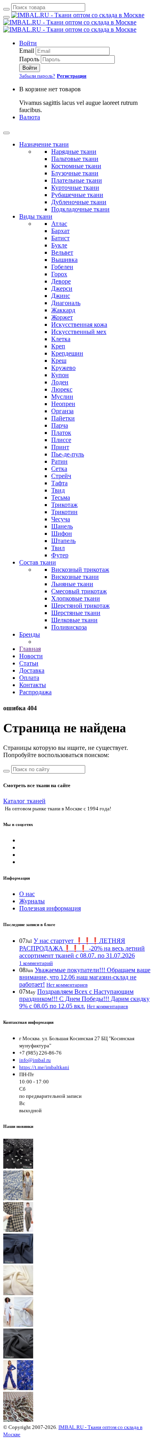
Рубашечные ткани (77, 194)
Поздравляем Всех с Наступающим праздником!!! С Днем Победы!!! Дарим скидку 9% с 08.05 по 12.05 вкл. (84, 998)
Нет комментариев (67, 985)
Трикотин (64, 511)
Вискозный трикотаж (80, 569)
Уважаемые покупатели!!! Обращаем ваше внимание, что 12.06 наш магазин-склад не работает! (84, 977)
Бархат (60, 230)
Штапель (63, 540)
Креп (58, 346)
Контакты (32, 684)
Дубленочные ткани (78, 202)
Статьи (28, 663)
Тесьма (60, 497)
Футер (59, 555)
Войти (28, 43)
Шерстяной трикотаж (80, 605)
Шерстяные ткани (75, 612)
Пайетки (63, 418)
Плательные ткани (76, 180)
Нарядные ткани (73, 151)
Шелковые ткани (74, 620)
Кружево (63, 367)
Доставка (31, 670)
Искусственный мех (78, 331)
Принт (60, 447)
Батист (60, 238)
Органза (62, 411)
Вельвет (62, 252)
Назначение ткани (44, 144)
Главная (30, 648)
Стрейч (61, 475)
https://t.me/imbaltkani (44, 1067)
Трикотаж (64, 504)
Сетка (59, 468)
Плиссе (61, 439)
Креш (58, 360)
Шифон (61, 533)
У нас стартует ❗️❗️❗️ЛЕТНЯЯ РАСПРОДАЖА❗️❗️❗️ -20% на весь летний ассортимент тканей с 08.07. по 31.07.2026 (82, 948)
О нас (27, 893)
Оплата (29, 677)
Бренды (29, 634)
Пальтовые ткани (74, 158)
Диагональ (65, 302)
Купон (60, 375)
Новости (31, 656)
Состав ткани (37, 562)
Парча (59, 425)
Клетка (60, 339)
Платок (61, 432)
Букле (59, 245)
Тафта (59, 483)
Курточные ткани (75, 187)
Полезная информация (50, 908)
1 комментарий (36, 963)
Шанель (62, 526)
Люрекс (61, 389)
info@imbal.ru (35, 1060)
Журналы (32, 901)
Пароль (29, 59)
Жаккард (63, 310)
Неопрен (63, 403)
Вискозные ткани (75, 576)
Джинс (60, 295)
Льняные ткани (72, 584)
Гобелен (62, 266)
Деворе (61, 281)
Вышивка (64, 259)
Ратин (59, 461)
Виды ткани (35, 216)
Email (26, 50)
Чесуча (60, 519)
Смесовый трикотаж (79, 591)
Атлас (59, 223)
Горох (59, 274)
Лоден (59, 382)
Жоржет (62, 317)
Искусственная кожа (79, 324)
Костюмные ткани (76, 166)
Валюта (29, 117)
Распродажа (35, 692)
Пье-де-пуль (67, 454)
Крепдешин (67, 353)
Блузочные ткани (74, 173)
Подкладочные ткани (80, 209)
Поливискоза (69, 627)
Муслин (62, 396)
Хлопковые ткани (75, 598)
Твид (58, 490)
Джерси (61, 288)
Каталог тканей (24, 801)
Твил (58, 548)
